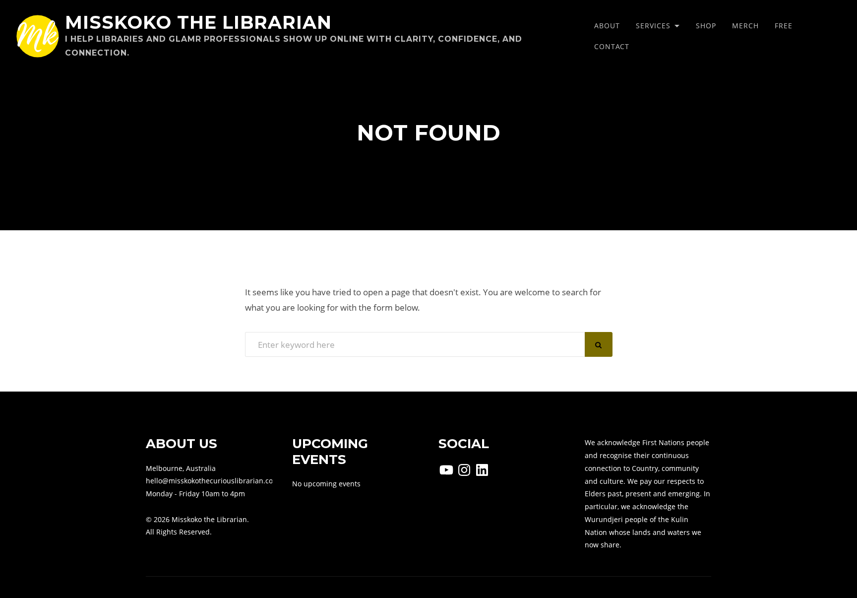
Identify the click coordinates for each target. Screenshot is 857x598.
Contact (611, 46)
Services (653, 25)
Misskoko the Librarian (198, 22)
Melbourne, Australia (181, 468)
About (607, 25)
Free (784, 25)
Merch (745, 25)
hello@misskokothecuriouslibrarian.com (212, 480)
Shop (706, 25)
